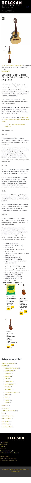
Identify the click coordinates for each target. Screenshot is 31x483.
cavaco (11, 119)
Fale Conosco (4, 442)
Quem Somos (3, 444)
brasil (6, 119)
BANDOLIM (8, 376)
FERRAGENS (5, 408)
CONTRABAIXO (9, 384)
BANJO (7, 378)
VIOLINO (7, 402)
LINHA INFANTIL (6, 418)
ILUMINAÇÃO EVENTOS (8, 410)
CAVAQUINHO (19, 65)
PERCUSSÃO (5, 421)
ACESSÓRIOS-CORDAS (11, 368)
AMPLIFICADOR (9, 371)
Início (3, 65)
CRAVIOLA (8, 387)
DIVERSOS (5, 405)
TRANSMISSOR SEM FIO (11, 392)
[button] (15, 16)
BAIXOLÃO (8, 373)
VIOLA (6, 397)
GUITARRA (8, 389)
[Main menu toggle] (27, 7)
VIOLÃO (7, 400)
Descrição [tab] (8, 126)
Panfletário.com (15, 471)
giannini (23, 119)
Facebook (2, 446)
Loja (7, 65)
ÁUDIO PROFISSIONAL (8, 363)
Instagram (3, 448)
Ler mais (10, 308)
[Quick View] (10, 307)
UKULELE (7, 394)
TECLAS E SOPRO (7, 426)
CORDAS (11, 65)
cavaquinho (17, 119)
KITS (3, 413)
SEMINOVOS (5, 424)
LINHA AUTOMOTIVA (7, 416)
